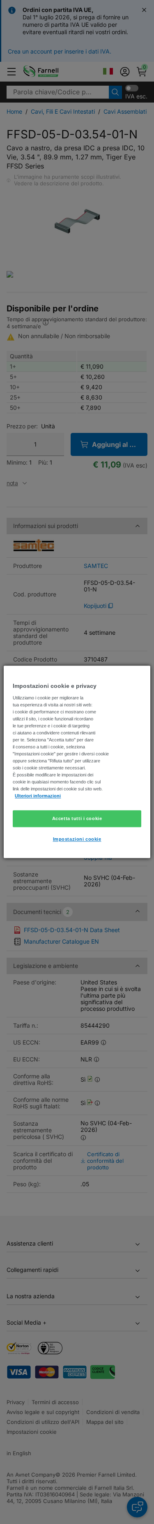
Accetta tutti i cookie (77, 818)
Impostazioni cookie (77, 839)
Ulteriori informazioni (38, 796)
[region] (77, 762)
